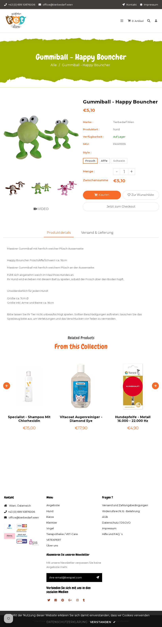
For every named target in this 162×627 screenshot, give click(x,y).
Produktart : (91, 129)
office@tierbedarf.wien (58, 4)
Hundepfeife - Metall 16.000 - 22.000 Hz (133, 419)
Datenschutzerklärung (66, 622)
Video (43, 209)
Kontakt (131, 4)
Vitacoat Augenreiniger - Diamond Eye (81, 419)
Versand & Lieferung (97, 233)
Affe (104, 160)
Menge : (88, 171)
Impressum (150, 4)
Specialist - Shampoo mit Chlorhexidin (29, 419)
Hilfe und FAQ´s (112, 534)
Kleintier (51, 522)
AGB (105, 516)
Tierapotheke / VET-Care (62, 534)
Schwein (119, 160)
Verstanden (103, 622)
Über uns (52, 545)
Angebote (53, 505)
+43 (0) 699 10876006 (21, 4)
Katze (50, 516)
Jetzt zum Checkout (121, 206)
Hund (49, 511)
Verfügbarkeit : (93, 136)
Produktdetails (59, 233)
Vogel (50, 528)
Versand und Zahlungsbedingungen (125, 505)
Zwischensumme (95, 180)
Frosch (90, 160)
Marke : (88, 122)
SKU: (86, 143)
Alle (54, 65)
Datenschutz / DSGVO (116, 522)
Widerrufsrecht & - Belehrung (121, 511)
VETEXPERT (53, 539)
